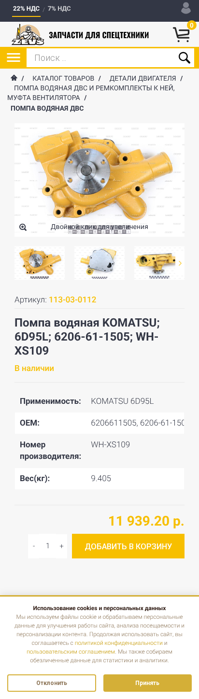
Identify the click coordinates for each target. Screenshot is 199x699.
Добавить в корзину (128, 546)
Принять (147, 683)
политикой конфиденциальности (119, 643)
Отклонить (51, 683)
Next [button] (180, 263)
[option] (39, 263)
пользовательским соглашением (71, 651)
